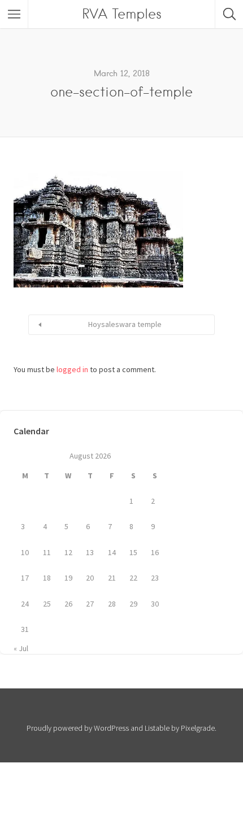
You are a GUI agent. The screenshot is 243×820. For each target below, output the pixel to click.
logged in (72, 369)
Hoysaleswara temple (125, 324)
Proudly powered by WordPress (78, 728)
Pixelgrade (198, 728)
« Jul (21, 648)
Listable (157, 728)
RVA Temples (122, 14)
